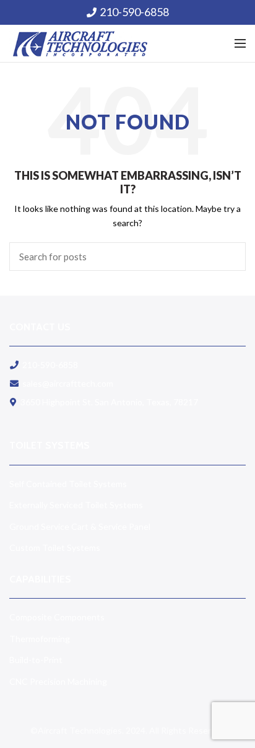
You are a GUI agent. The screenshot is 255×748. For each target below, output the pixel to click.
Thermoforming (39, 638)
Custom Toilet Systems (54, 547)
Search (229, 256)
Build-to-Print (36, 659)
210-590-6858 (134, 12)
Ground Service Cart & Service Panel (79, 526)
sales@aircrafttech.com (67, 383)
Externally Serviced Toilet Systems (76, 504)
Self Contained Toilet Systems (68, 483)
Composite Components (57, 617)
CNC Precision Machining (58, 681)
